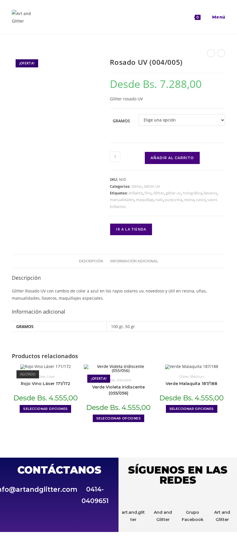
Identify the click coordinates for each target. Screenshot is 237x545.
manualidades (122, 199)
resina (189, 199)
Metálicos (197, 376)
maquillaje (144, 199)
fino (148, 193)
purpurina (173, 199)
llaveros (210, 193)
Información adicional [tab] (134, 261)
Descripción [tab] (91, 261)
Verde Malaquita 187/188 (191, 383)
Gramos (121, 121)
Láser (51, 376)
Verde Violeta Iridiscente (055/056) (118, 390)
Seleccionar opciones (45, 409)
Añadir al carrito (172, 158)
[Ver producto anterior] (211, 53)
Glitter (136, 186)
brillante (136, 193)
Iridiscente (123, 380)
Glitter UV (152, 186)
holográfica (192, 193)
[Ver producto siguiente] (221, 53)
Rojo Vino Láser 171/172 (45, 383)
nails (159, 199)
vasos (201, 199)
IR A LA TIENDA (131, 229)
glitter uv (173, 193)
